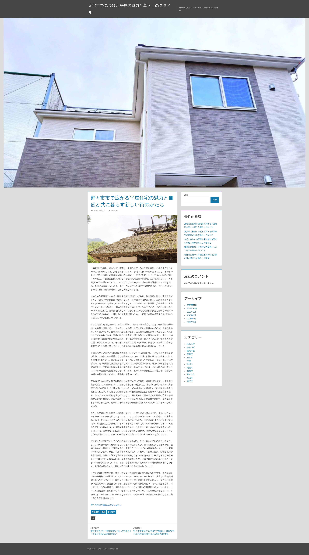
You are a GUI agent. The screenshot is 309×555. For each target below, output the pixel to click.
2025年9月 (191, 312)
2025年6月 (191, 322)
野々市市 (111, 512)
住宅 (93, 518)
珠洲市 (190, 364)
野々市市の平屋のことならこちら (106, 504)
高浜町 (190, 378)
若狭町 (190, 367)
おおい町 (191, 347)
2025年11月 (192, 305)
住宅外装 (95, 512)
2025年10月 (192, 308)
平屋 (103, 512)
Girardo (114, 210)
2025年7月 (191, 318)
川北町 (190, 357)
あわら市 (191, 344)
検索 (186, 195)
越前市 (190, 371)
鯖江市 (190, 381)
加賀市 (190, 354)
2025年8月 (191, 315)
